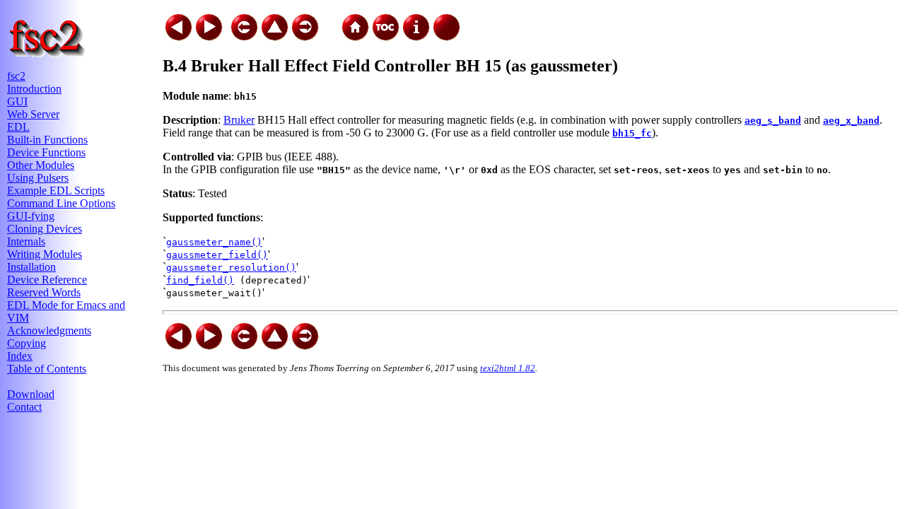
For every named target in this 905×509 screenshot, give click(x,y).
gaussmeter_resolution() (231, 267)
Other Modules (40, 165)
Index (20, 356)
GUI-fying (30, 216)
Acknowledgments (49, 330)
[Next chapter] (305, 23)
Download (30, 394)
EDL (18, 127)
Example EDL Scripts (56, 191)
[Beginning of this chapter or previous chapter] (244, 23)
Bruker (239, 120)
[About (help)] (446, 23)
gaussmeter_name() (214, 242)
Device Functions (46, 152)
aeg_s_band (773, 120)
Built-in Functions (47, 140)
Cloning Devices (44, 229)
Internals (26, 241)
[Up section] (274, 23)
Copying (26, 343)
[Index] (416, 23)
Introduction (34, 89)
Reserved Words (44, 292)
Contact (24, 407)
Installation (31, 267)
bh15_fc (632, 133)
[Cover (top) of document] (355, 23)
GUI (17, 101)
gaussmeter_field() (217, 255)
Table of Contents (46, 369)
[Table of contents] (385, 23)
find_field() (200, 280)
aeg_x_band (851, 120)
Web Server (33, 114)
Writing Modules (44, 254)
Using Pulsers (38, 178)
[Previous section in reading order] (178, 23)
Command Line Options (61, 203)
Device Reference (47, 280)
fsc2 (16, 76)
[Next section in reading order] (208, 23)
